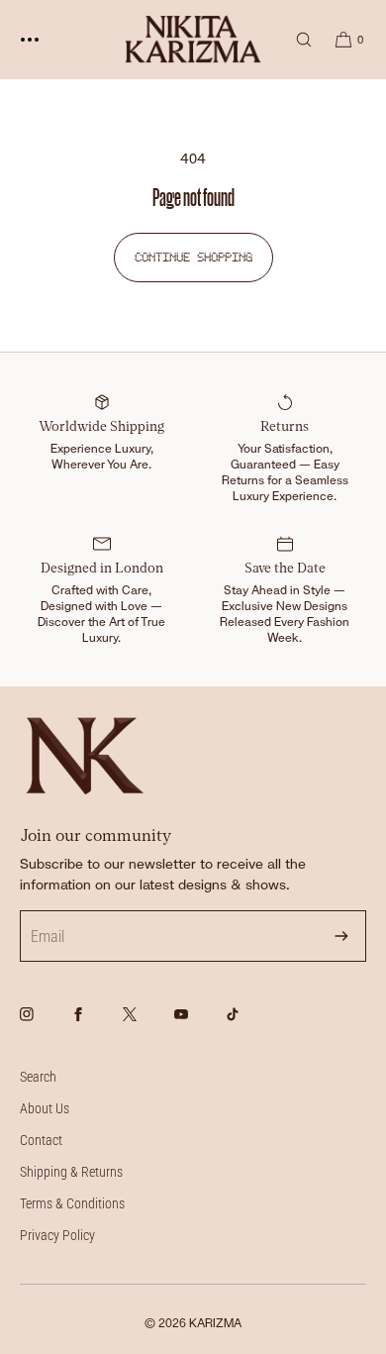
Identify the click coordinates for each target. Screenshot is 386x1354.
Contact (41, 1140)
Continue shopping (193, 257)
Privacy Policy (57, 1235)
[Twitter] (146, 1025)
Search (38, 1077)
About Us (44, 1108)
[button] (295, 39)
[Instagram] (43, 1025)
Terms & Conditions (72, 1203)
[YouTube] (198, 1025)
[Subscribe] (341, 936)
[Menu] (44, 39)
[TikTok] (249, 1025)
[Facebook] (95, 1025)
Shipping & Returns (71, 1172)
